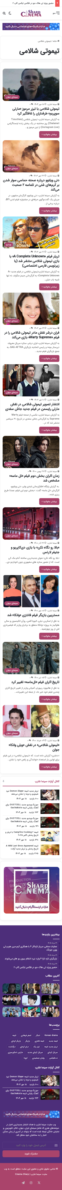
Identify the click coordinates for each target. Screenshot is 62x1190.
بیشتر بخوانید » (49, 134)
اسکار (38, 1035)
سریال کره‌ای (52, 1052)
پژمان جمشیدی (38, 1058)
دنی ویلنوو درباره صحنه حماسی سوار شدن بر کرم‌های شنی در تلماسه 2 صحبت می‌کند (31, 185)
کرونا (25, 1058)
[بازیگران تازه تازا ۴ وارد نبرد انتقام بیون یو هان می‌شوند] (31, 988)
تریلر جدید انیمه (51, 1046)
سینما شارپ (52, 104)
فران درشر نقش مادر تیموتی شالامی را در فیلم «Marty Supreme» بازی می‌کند (32, 335)
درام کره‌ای (24, 1046)
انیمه (14, 1035)
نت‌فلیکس (53, 1058)
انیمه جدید (53, 1041)
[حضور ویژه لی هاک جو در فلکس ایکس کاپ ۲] (11, 988)
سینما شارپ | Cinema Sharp (28, 1174)
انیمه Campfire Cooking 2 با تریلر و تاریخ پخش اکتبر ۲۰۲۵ (21, 833)
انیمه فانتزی (39, 1041)
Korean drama (51, 1035)
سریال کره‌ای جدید (35, 1052)
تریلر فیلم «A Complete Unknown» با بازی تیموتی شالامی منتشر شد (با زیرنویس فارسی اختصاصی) (34, 261)
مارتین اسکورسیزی (15, 1052)
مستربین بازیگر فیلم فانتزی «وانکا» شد (33, 615)
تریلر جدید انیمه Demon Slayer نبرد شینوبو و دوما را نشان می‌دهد (22, 792)
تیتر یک (36, 1046)
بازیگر (27, 1041)
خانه (55, 41)
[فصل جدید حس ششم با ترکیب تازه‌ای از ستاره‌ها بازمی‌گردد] (31, 1012)
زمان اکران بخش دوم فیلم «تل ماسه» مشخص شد (34, 478)
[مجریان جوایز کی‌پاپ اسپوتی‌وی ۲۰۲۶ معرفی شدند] (50, 1012)
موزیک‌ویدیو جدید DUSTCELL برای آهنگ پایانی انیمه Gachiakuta (22, 806)
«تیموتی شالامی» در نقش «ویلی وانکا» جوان (34, 747)
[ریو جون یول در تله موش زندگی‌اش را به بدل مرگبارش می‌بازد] (50, 1000)
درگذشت (11, 1046)
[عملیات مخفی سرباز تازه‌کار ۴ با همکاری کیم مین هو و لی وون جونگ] (50, 988)
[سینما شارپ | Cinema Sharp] (31, 13)
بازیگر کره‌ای (16, 1041)
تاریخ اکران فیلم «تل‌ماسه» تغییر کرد (35, 682)
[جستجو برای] (4, 14)
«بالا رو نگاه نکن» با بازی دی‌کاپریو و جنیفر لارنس (35, 550)
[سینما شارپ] (31, 26)
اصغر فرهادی (26, 1035)
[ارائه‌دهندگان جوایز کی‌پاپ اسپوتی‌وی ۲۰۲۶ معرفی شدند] (11, 1000)
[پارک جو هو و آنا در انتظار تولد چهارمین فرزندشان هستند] (11, 1012)
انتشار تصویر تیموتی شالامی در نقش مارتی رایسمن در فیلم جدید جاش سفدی (32, 407)
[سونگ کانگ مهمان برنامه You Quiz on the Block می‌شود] (31, 1000)
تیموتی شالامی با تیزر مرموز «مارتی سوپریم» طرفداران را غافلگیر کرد (36, 111)
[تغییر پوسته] (10, 14)
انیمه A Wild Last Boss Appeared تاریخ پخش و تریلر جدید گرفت (22, 847)
